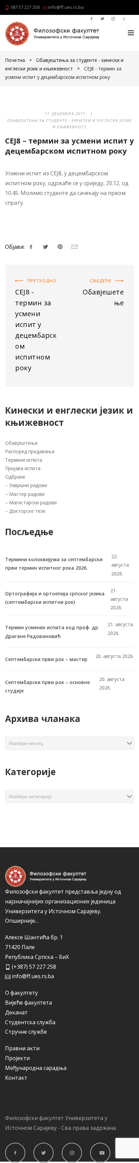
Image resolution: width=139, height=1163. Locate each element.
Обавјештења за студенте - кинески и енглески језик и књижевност (69, 124)
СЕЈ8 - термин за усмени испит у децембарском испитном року (36, 282)
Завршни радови (28, 485)
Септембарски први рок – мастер (46, 659)
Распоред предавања (29, 451)
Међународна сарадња (35, 1068)
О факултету (21, 992)
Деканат (16, 1012)
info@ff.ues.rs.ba (65, 7)
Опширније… (22, 920)
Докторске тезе (27, 511)
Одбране (15, 477)
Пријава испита (22, 468)
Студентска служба (30, 1022)
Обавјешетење (114, 273)
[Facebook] (15, 1153)
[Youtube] (100, 1153)
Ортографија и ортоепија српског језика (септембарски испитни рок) (55, 597)
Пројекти (17, 1058)
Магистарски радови (33, 502)
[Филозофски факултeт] (52, 34)
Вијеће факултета (28, 1002)
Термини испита (23, 460)
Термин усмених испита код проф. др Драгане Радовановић (51, 631)
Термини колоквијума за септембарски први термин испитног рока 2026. (54, 563)
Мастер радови (27, 494)
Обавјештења (21, 443)
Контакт (16, 1077)
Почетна (15, 60)
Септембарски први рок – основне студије (47, 686)
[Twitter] (43, 1153)
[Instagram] (72, 1153)
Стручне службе (26, 1031)
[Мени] (131, 33)
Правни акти (22, 1048)
